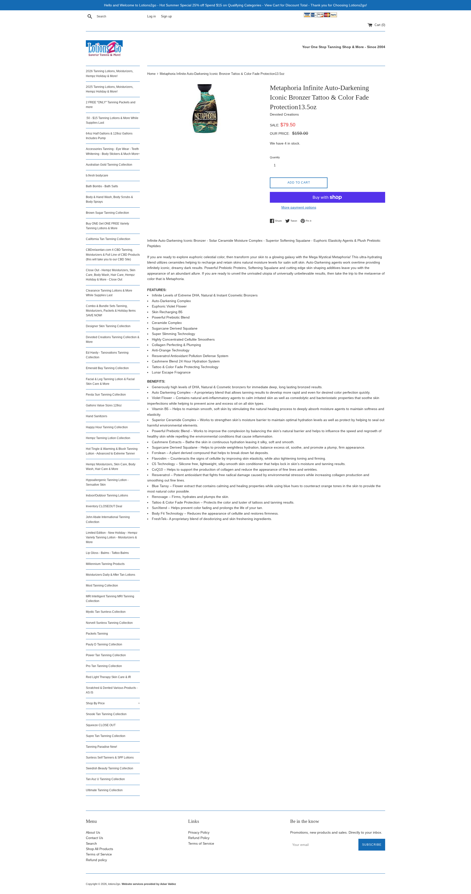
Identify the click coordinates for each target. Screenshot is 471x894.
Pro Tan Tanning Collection (104, 666)
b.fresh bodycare (97, 175)
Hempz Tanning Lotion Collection (108, 438)
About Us (93, 832)
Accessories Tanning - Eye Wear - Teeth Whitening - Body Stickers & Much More (113, 151)
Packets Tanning (97, 633)
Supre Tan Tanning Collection (105, 736)
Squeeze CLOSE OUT (101, 725)
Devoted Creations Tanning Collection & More (112, 339)
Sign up (166, 16)
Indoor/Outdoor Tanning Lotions (107, 495)
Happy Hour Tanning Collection (107, 427)
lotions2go (114, 883)
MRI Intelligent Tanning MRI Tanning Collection (110, 599)
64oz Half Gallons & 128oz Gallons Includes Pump (109, 136)
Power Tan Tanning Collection (106, 655)
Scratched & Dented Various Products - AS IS (112, 690)
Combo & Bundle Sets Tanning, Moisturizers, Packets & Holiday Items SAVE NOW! (111, 310)
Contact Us (94, 838)
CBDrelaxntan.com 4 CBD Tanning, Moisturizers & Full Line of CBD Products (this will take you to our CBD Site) (113, 254)
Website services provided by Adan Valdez (149, 883)
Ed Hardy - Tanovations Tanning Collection (107, 355)
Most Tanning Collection (102, 585)
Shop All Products (99, 849)
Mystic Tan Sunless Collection (106, 612)
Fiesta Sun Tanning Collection (106, 394)
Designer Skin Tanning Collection (108, 326)
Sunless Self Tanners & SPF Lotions (110, 757)
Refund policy (96, 860)
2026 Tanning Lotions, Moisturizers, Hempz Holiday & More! (109, 73)
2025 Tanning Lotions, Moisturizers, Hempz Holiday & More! (109, 89)
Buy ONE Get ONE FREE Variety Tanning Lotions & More (107, 226)
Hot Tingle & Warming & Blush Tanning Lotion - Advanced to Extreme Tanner (112, 451)
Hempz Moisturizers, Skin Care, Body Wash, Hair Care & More (110, 467)
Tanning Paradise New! (101, 746)
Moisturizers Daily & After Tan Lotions (110, 574)
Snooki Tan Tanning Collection (106, 714)
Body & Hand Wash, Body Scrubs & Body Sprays (109, 199)
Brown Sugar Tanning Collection (107, 212)
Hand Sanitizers (96, 416)
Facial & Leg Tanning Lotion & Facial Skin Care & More (110, 381)
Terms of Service (99, 854)
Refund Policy (198, 838)
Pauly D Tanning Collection (104, 644)
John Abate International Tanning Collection (108, 519)
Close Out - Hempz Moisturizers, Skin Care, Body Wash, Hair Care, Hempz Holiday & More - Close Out (110, 274)
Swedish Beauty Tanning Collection (109, 768)
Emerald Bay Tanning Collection (107, 368)
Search (91, 843)
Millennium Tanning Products (105, 564)
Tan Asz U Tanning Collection (105, 779)
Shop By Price (113, 703)
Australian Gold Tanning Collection (109, 164)
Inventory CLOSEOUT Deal (104, 506)
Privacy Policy (198, 832)
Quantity (275, 157)
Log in (151, 16)
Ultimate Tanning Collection (104, 790)
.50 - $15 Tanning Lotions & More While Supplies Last (112, 120)
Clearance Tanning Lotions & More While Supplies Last (109, 293)
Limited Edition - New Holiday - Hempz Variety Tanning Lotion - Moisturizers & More (111, 537)
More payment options (298, 207)
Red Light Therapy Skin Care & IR (108, 677)
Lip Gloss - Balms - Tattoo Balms (107, 553)
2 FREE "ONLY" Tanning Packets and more (110, 105)
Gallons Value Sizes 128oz (104, 405)
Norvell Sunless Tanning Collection (109, 623)
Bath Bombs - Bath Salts (102, 186)
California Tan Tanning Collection (108, 239)
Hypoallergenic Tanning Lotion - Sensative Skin (107, 482)
